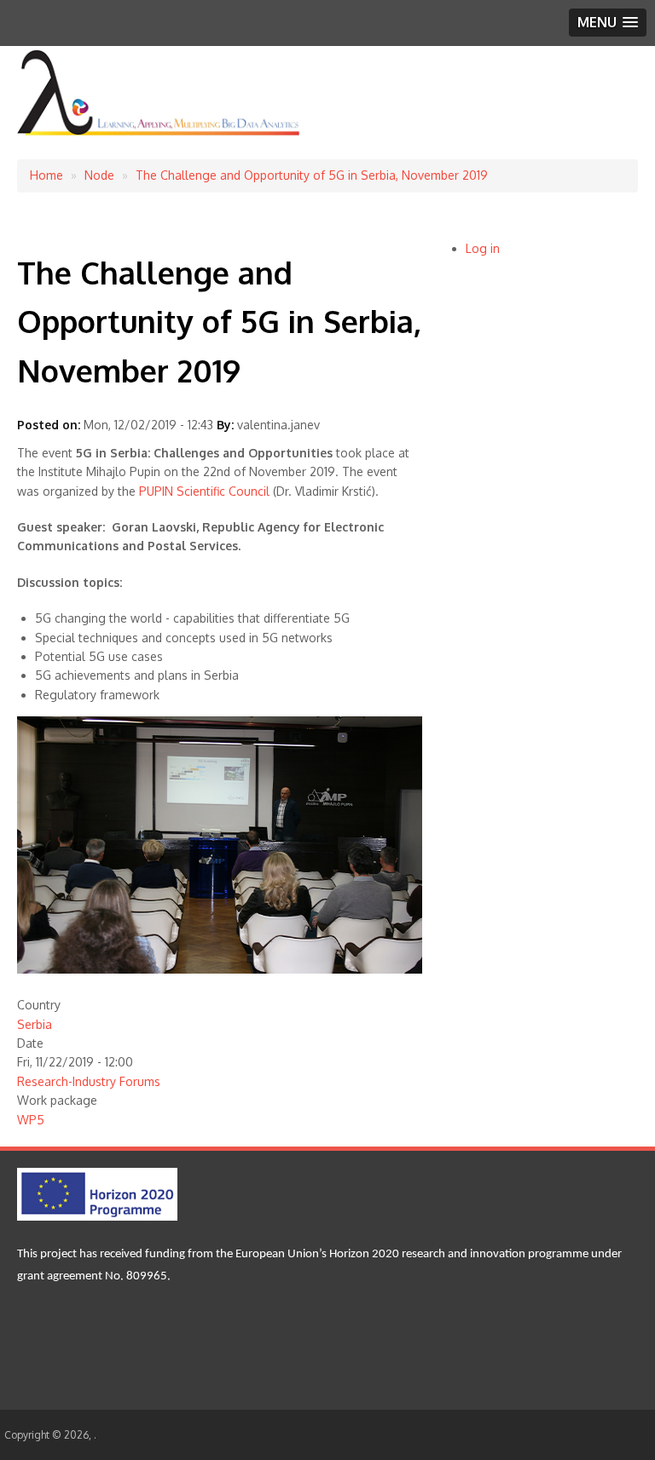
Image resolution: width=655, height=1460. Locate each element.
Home (46, 175)
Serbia (34, 1024)
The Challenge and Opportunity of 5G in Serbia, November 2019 (312, 175)
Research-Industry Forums (88, 1081)
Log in (483, 248)
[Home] (159, 132)
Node (99, 175)
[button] (607, 23)
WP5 (30, 1119)
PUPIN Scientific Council (204, 491)
